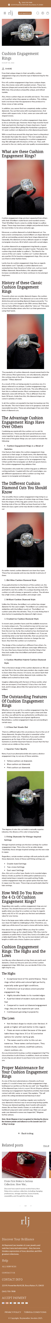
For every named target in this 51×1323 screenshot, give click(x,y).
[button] (37, 13)
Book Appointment (25, 13)
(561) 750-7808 (27, 2)
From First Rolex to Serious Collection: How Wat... (18, 1183)
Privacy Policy (13, 1312)
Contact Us (8, 1273)
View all (46, 1146)
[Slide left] (20, 1205)
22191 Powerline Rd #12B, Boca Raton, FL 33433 (27, 5)
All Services (9, 1266)
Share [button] (8, 68)
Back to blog (27, 1133)
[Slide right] (31, 1205)
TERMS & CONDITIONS (35, 1312)
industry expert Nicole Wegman (30, 1088)
